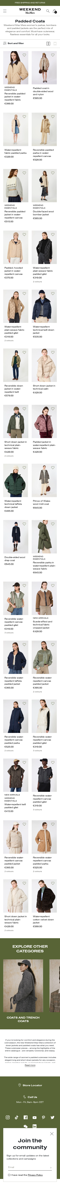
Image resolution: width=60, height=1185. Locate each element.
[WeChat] (26, 1126)
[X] (52, 1117)
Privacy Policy (35, 1175)
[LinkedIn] (34, 1126)
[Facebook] (26, 1117)
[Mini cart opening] (59, 11)
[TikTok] (17, 1117)
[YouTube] (34, 1117)
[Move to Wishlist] (24, 55)
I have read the (27, 1175)
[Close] (51, 1134)
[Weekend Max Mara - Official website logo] (30, 11)
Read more (30, 1065)
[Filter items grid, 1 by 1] (55, 43)
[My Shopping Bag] (54, 11)
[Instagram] (8, 1117)
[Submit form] (51, 1168)
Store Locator (32, 1085)
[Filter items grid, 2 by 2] (48, 43)
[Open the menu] (4, 11)
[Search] (48, 11)
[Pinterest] (43, 1117)
